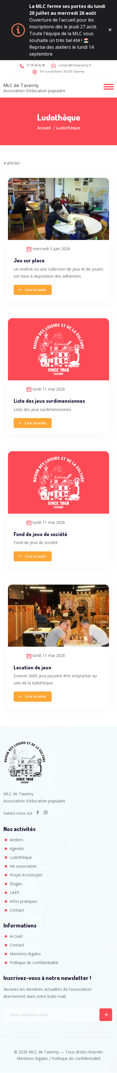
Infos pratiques (23, 901)
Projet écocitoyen (26, 875)
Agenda (17, 848)
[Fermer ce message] (110, 30)
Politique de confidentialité (34, 962)
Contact (17, 910)
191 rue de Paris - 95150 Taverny (62, 71)
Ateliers (16, 839)
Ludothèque (21, 857)
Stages (16, 883)
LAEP (14, 892)
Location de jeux (32, 667)
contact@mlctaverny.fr (75, 65)
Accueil (44, 127)
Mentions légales (25, 953)
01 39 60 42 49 (36, 65)
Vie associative (23, 866)
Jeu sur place (29, 260)
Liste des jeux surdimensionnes (49, 401)
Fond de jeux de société (40, 534)
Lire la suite (35, 289)
